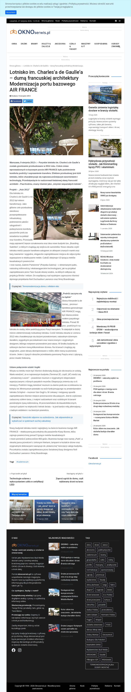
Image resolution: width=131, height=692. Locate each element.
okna (89, 545)
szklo (102, 560)
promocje (100, 575)
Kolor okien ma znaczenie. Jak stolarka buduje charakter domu (71, 612)
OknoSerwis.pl (95, 463)
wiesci (105, 545)
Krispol (98, 619)
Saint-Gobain (92, 614)
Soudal (102, 654)
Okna (14, 44)
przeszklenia (107, 609)
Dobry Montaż (93, 634)
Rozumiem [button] (10, 12)
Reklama (84, 21)
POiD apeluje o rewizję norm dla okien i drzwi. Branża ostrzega (70, 561)
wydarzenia (91, 580)
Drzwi (24, 44)
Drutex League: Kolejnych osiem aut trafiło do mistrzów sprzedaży (71, 629)
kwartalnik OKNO (94, 644)
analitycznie (111, 565)
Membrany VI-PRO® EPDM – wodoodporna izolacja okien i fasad (104, 329)
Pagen (89, 619)
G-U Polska (107, 594)
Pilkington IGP (92, 659)
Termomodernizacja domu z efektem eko (40, 286)
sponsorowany (107, 570)
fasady (102, 580)
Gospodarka (100, 44)
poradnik (102, 604)
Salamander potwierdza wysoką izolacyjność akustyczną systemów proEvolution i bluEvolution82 (110, 240)
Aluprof (90, 590)
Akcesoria (60, 44)
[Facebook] (14, 651)
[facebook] (116, 21)
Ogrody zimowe (115, 45)
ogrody (89, 575)
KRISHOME (91, 654)
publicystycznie (104, 550)
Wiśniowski (106, 659)
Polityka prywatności (70, 21)
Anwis (109, 590)
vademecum (23, 461)
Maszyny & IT (85, 45)
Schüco (107, 599)
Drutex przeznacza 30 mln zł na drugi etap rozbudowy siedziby (70, 577)
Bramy (34, 44)
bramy (103, 555)
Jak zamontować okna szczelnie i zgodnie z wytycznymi (104, 343)
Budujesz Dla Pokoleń (96, 639)
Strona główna (47, 21)
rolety (110, 560)
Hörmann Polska (108, 614)
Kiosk (58, 21)
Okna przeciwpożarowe (108, 319)
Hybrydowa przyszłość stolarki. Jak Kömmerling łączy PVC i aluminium (103, 164)
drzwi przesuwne (93, 599)
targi (105, 585)
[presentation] (10, 512)
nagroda (99, 590)
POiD (108, 624)
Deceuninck (107, 634)
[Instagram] (19, 651)
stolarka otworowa (94, 624)
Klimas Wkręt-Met (94, 629)
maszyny (99, 565)
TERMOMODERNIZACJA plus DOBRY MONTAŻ (102, 665)
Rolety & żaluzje (46, 45)
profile (89, 565)
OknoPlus (91, 604)
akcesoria (91, 550)
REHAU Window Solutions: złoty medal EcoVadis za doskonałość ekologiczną (109, 263)
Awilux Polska (92, 609)
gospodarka (91, 560)
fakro (112, 585)
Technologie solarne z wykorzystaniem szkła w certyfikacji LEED (26, 481)
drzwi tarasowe (93, 594)
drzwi (97, 545)
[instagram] (119, 21)
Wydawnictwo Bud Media (97, 649)
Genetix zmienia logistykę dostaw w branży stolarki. (103, 109)
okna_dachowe (93, 585)
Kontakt (93, 21)
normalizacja (92, 570)
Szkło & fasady (73, 46)
